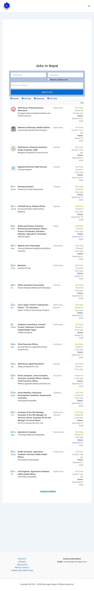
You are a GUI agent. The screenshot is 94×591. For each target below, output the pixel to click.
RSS (82, 103)
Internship (40, 98)
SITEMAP (22, 562)
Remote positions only (59, 80)
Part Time (53, 98)
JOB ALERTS (22, 565)
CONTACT (22, 559)
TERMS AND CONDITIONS (22, 570)
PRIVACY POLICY (22, 567)
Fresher (15, 98)
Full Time (27, 98)
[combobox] (47, 85)
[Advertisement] (47, 43)
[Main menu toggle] (89, 6)
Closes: (80, 116)
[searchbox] (47, 85)
